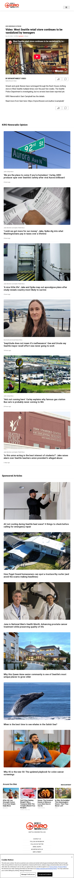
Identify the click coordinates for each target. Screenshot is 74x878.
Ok (72, 857)
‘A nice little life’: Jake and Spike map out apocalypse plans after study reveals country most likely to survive (35, 288)
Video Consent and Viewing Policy (46, 868)
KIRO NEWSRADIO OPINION (13, 26)
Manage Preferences (28, 874)
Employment (37, 852)
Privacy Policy (62, 866)
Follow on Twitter (37, 844)
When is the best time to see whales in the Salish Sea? (30, 724)
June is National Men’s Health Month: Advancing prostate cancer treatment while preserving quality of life (35, 625)
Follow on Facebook (37, 841)
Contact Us (37, 839)
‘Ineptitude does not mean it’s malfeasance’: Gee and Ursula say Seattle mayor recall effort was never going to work (35, 344)
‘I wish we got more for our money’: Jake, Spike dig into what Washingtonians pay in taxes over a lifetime (33, 232)
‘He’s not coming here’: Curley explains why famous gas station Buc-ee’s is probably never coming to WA (34, 400)
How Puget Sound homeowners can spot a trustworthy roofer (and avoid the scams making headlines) (36, 575)
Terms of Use (53, 866)
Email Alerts (37, 846)
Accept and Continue (44, 874)
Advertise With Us (37, 849)
